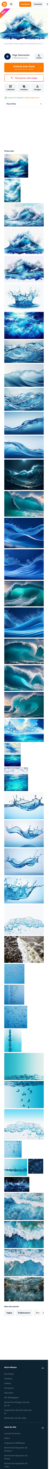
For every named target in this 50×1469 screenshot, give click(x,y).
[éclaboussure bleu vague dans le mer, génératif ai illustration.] (24, 504)
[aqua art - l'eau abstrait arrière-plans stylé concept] (24, 919)
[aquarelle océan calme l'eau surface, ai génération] (24, 730)
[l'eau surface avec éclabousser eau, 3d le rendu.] (35, 1166)
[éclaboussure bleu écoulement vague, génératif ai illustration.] (24, 533)
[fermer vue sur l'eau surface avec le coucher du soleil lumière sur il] (24, 1289)
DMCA (7, 1438)
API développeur (11, 1397)
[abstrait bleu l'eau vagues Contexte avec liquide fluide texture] (24, 475)
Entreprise (9, 1388)
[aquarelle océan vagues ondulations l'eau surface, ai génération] (24, 325)
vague (9, 1312)
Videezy (7, 1383)
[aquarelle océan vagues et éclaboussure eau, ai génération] (16, 166)
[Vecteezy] (4, 4)
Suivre (38, 58)
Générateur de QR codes (15, 1418)
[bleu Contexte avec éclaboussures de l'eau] (14, 974)
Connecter (38, 4)
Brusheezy (9, 1374)
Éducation (8, 1392)
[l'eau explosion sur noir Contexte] (16, 1184)
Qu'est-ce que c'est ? (32, 98)
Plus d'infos (11, 104)
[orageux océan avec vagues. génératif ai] (24, 1206)
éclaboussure (24, 1312)
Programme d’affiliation (14, 1443)
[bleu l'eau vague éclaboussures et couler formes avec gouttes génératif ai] (24, 805)
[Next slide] (39, 1313)
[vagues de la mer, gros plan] (24, 949)
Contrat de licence (12, 1433)
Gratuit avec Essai (24, 67)
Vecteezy (8, 1378)
